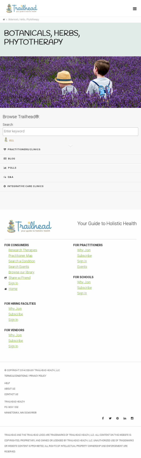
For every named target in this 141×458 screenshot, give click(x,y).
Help (7, 383)
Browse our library (21, 272)
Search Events (18, 267)
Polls (12, 167)
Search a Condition (21, 261)
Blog (11, 158)
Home (13, 289)
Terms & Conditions (15, 376)
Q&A (10, 177)
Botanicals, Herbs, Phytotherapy (23, 19)
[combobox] (70, 131)
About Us (9, 388)
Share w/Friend (19, 278)
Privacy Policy (37, 376)
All (11, 140)
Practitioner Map (20, 256)
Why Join (84, 250)
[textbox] (71, 131)
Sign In (13, 283)
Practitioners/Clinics (24, 149)
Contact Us (11, 394)
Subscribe (84, 256)
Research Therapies (22, 250)
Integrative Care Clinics (25, 186)
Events (82, 267)
